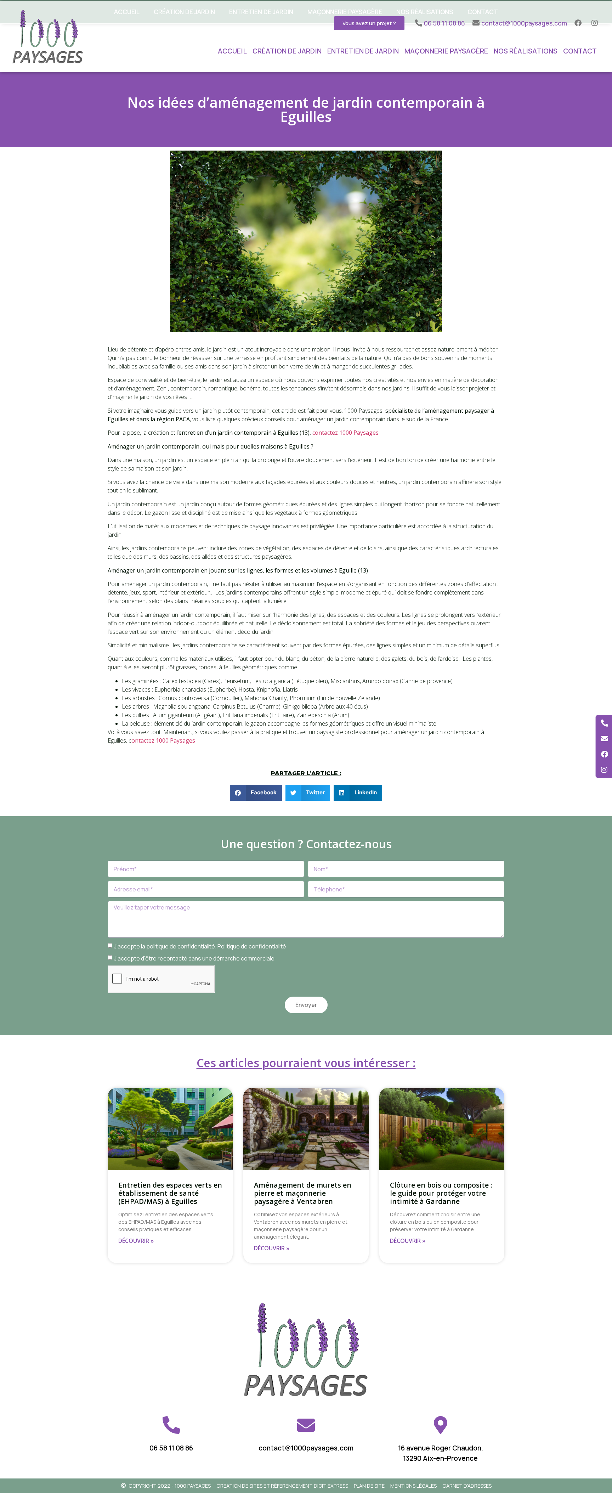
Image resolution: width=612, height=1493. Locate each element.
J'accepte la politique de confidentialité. (200, 946)
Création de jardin (287, 51)
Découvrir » (136, 1241)
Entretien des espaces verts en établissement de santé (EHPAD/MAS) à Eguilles (170, 1193)
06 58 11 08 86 (171, 1448)
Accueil (232, 51)
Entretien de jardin (363, 51)
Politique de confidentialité (251, 946)
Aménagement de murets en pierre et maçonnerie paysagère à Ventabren (302, 1193)
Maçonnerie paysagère (446, 51)
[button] (256, 793)
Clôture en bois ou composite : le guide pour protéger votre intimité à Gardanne (441, 1193)
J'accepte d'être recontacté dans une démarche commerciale (194, 958)
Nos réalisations (525, 51)
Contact (580, 51)
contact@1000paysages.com (306, 1448)
